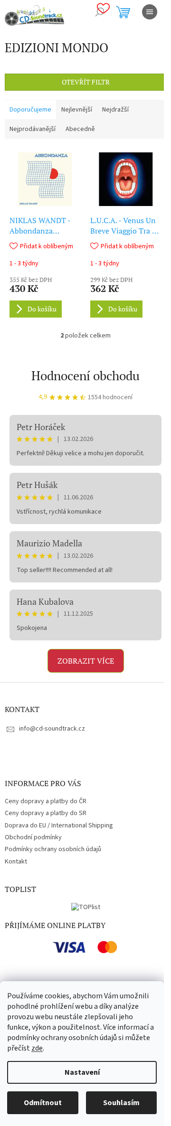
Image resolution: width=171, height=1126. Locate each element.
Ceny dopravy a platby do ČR (45, 801)
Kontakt (16, 861)
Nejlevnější (76, 109)
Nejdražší (115, 109)
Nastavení (82, 1072)
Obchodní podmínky (33, 837)
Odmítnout (43, 1103)
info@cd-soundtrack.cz (52, 728)
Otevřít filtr (86, 81)
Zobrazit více (85, 661)
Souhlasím (121, 1103)
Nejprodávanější (33, 129)
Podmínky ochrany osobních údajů (53, 849)
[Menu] (149, 11)
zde (37, 1048)
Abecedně (80, 129)
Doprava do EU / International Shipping (59, 825)
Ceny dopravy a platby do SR (45, 813)
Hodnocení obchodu (85, 375)
